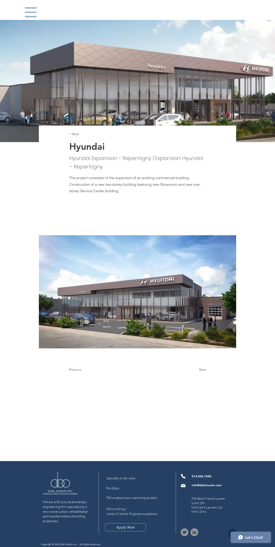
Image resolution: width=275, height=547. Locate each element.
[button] (31, 12)
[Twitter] (184, 532)
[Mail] (183, 485)
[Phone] (183, 476)
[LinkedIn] (194, 532)
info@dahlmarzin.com (207, 485)
